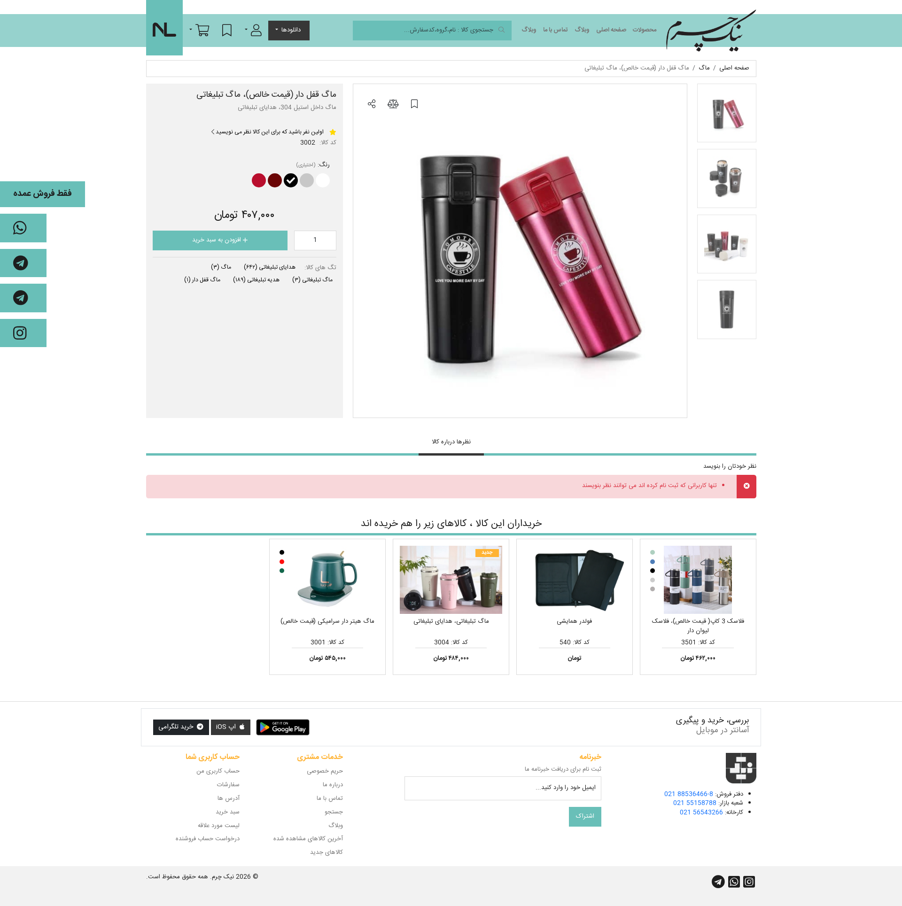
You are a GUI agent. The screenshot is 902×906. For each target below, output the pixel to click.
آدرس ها (229, 798)
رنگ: (324, 165)
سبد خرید (228, 812)
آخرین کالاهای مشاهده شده (308, 839)
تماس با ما (555, 30)
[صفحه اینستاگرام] (23, 333)
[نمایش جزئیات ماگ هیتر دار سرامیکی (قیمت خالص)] (327, 580)
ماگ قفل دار (202, 280)
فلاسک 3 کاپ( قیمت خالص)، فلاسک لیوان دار (698, 626)
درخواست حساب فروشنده (208, 839)
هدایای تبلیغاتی (269, 267)
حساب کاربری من (218, 771)
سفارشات (228, 785)
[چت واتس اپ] (23, 228)
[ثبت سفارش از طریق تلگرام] (23, 298)
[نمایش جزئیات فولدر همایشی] (574, 580)
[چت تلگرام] (23, 263)
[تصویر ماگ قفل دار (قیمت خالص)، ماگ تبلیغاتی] (520, 251)
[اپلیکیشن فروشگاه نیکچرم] (282, 727)
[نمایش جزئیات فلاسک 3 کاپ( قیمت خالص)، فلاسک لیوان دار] (698, 580)
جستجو (334, 812)
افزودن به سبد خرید (217, 240)
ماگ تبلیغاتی (312, 280)
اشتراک (585, 816)
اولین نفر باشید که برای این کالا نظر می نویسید (269, 132)
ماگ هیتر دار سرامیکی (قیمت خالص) (327, 621)
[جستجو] (501, 31)
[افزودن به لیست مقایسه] (393, 105)
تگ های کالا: (320, 268)
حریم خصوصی (325, 771)
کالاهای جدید (326, 852)
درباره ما (333, 785)
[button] (253, 30)
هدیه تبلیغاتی (256, 280)
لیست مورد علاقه (219, 826)
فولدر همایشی (574, 621)
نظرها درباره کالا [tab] (451, 442)
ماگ (221, 267)
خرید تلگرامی (176, 727)
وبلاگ (582, 30)
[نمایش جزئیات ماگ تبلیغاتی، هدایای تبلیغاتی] (451, 580)
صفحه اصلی (611, 30)
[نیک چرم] (711, 30)
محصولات (644, 30)
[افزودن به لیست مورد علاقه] (414, 105)
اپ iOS (227, 727)
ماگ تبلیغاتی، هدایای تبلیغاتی (451, 621)
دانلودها (291, 30)
